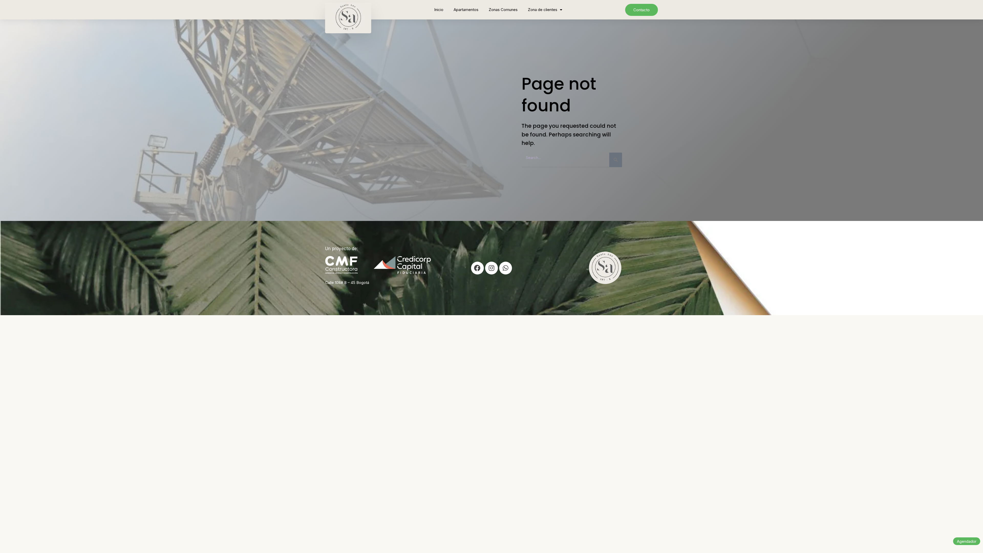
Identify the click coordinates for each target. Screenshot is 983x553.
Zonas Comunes (503, 9)
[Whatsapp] (505, 268)
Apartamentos (466, 9)
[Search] (615, 160)
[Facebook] (477, 268)
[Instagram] (491, 268)
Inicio (438, 9)
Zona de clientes (542, 9)
